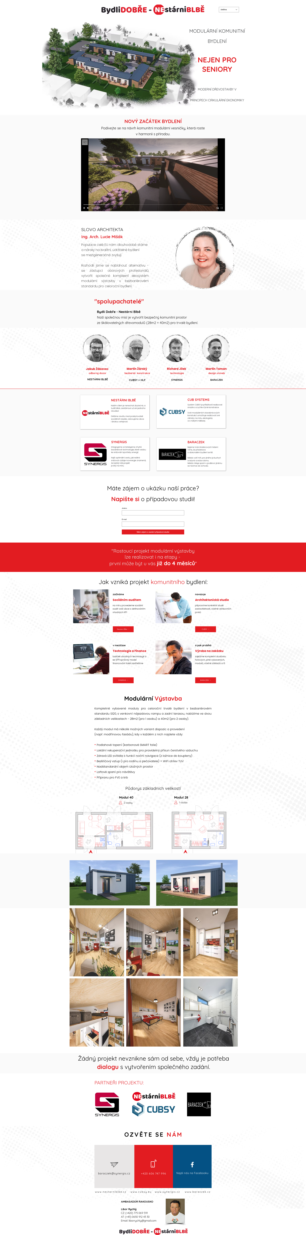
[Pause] (84, 208)
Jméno (124, 508)
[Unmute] (88, 208)
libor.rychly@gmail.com (142, 1220)
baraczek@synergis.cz (114, 1173)
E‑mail (124, 519)
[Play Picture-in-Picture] (217, 208)
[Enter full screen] (221, 208)
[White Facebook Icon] (192, 1164)
